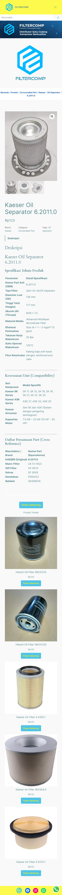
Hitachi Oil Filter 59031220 (31, 644)
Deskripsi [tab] (13, 238)
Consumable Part (28, 92)
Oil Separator (53, 92)
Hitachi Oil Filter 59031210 (31, 572)
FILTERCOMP (22, 7)
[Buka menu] (55, 7)
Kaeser (42, 92)
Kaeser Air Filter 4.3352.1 (31, 717)
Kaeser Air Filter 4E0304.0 (31, 789)
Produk (14, 92)
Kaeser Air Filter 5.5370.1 (31, 862)
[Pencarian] (58, 17)
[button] (52, 116)
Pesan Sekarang (31, 504)
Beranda (5, 92)
